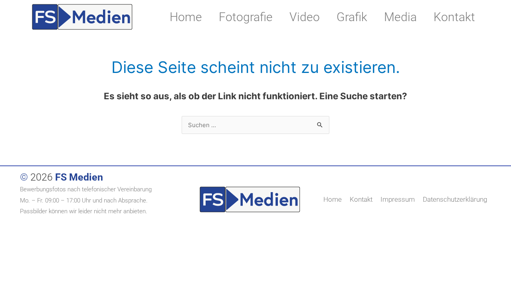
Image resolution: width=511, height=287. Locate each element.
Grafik (352, 17)
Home (186, 17)
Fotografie (246, 17)
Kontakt (454, 17)
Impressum (397, 199)
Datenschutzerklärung (455, 199)
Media (400, 17)
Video (304, 17)
